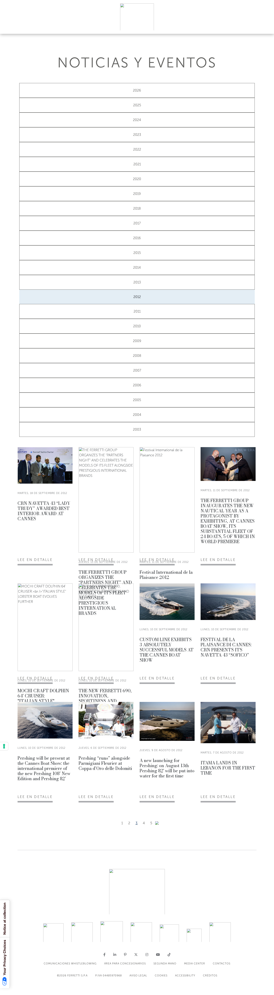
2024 (137, 120)
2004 (137, 415)
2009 (137, 341)
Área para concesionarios (125, 963)
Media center (194, 963)
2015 (137, 253)
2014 (137, 267)
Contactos (221, 963)
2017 (137, 223)
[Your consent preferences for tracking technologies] (4, 746)
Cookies (161, 975)
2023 (137, 135)
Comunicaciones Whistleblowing (70, 963)
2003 (137, 429)
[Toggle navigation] (266, 26)
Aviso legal (138, 975)
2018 (137, 208)
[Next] (157, 823)
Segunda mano (164, 963)
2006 (137, 385)
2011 (137, 311)
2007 (137, 370)
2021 (137, 164)
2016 (137, 238)
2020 (137, 179)
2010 (137, 326)
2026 (137, 90)
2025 (137, 105)
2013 (137, 282)
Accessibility (185, 975)
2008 (137, 356)
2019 (137, 194)
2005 (137, 400)
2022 (137, 149)
